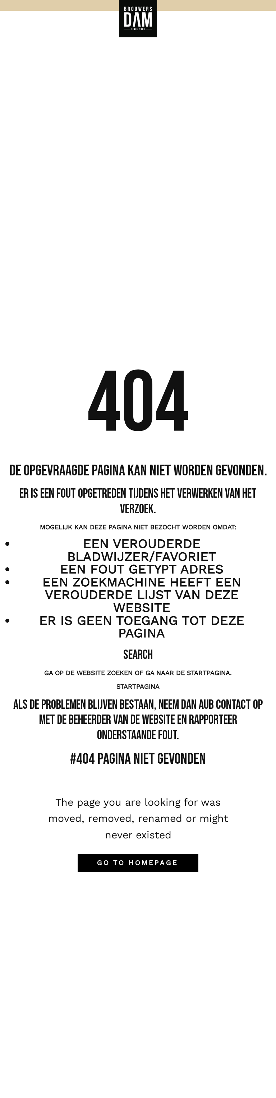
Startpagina (138, 686)
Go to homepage (137, 863)
